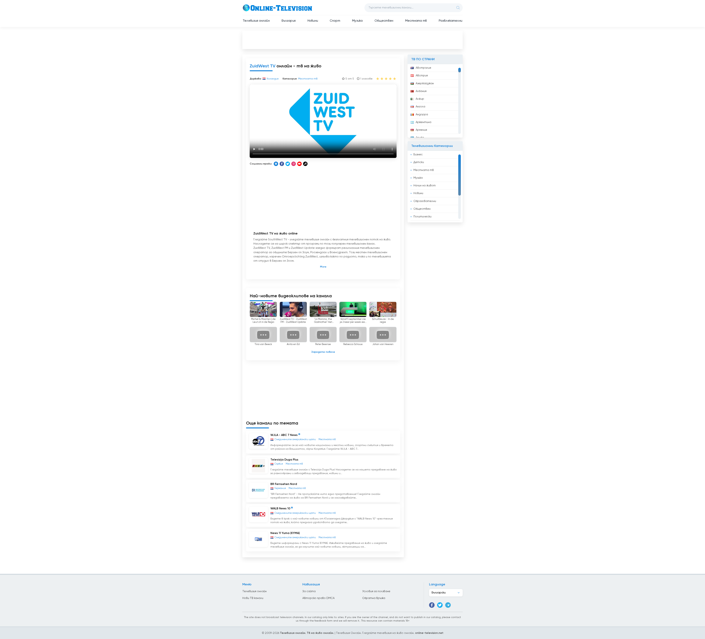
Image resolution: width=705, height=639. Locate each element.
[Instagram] (293, 164)
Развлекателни (450, 20)
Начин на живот (424, 185)
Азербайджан (425, 83)
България (288, 20)
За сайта (309, 591)
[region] (435, 101)
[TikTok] (305, 164)
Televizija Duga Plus (284, 459)
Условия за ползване (376, 591)
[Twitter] (287, 164)
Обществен (384, 20)
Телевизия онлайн (256, 20)
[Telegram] (448, 605)
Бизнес (418, 154)
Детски (418, 162)
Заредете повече (323, 352)
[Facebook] (282, 164)
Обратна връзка (373, 598)
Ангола (420, 106)
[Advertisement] (352, 39)
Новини (312, 20)
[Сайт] (276, 164)
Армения (421, 130)
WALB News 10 (280, 508)
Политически (422, 216)
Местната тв (416, 20)
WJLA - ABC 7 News (284, 435)
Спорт (335, 20)
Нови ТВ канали (252, 598)
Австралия (423, 67)
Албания (421, 91)
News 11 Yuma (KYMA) (285, 533)
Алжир (420, 99)
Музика (357, 20)
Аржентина (423, 122)
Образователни (424, 201)
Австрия (422, 75)
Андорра (422, 114)
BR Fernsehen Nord (283, 484)
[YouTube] (299, 164)
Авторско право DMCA (318, 598)
